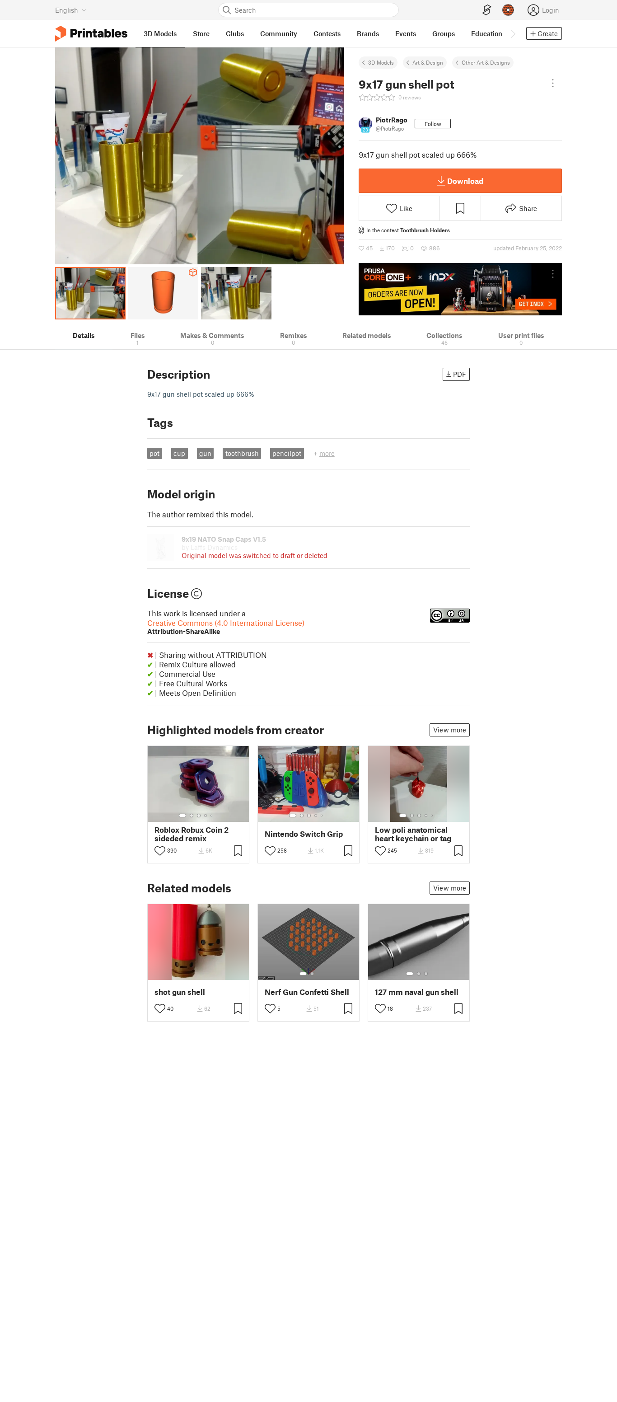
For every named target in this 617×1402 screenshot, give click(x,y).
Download (465, 180)
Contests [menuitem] (327, 33)
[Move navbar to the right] (513, 33)
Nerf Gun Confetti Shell (307, 992)
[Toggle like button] (159, 850)
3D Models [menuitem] (160, 33)
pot (154, 453)
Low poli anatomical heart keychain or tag (413, 834)
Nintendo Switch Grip (304, 834)
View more (449, 730)
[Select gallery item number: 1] (182, 815)
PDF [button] (459, 374)
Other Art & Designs (486, 62)
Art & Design (427, 62)
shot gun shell (179, 992)
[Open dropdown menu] (553, 83)
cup (179, 453)
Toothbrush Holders (425, 230)
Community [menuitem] (278, 33)
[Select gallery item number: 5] (212, 815)
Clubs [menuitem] (235, 33)
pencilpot (286, 453)
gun (205, 453)
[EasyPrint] (487, 10)
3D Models (381, 62)
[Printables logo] (91, 34)
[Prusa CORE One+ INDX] (460, 289)
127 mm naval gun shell (416, 992)
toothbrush (242, 453)
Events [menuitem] (405, 33)
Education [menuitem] (486, 33)
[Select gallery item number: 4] (206, 815)
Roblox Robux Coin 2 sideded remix (191, 834)
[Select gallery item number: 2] (191, 815)
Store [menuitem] (201, 33)
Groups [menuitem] (443, 33)
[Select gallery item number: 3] (199, 815)
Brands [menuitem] (368, 33)
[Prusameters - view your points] (508, 10)
